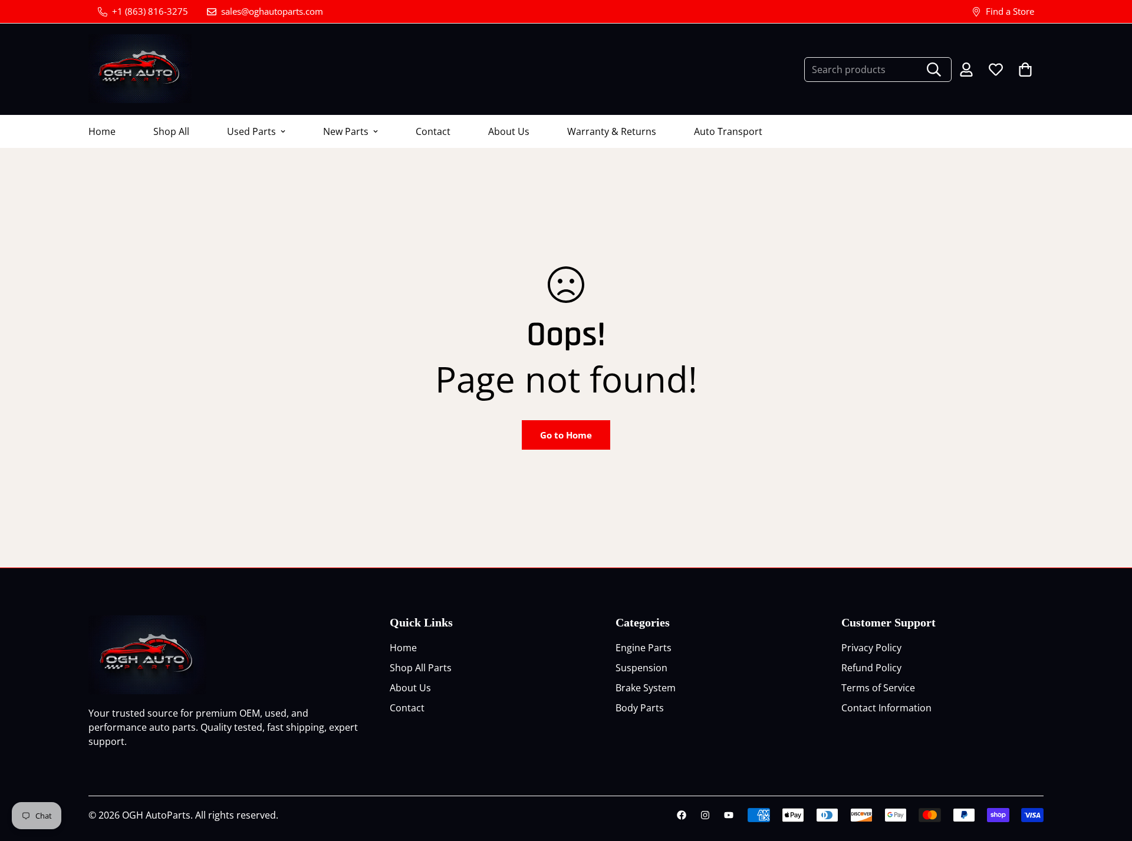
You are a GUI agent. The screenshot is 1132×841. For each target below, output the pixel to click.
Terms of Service (878, 687)
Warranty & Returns (611, 131)
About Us (508, 131)
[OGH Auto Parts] (140, 69)
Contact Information (886, 707)
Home (102, 131)
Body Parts (640, 707)
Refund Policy (871, 667)
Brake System (646, 687)
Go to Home (566, 435)
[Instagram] (705, 815)
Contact (433, 131)
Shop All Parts (421, 667)
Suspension (641, 667)
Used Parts (251, 131)
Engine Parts (644, 647)
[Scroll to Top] (1109, 776)
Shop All (171, 131)
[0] (1025, 69)
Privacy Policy (871, 647)
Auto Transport (728, 131)
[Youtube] (728, 815)
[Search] (934, 69)
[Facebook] (681, 815)
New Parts (345, 131)
